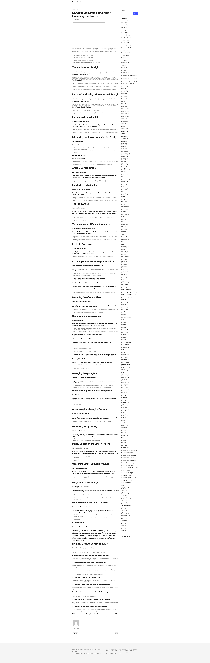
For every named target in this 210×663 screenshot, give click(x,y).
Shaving (123, 440)
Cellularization (124, 96)
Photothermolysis (125, 347)
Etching (123, 186)
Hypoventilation (124, 214)
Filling (122, 191)
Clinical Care (124, 105)
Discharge (123, 163)
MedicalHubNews (77, 2)
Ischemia (123, 231)
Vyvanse (123, 522)
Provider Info (124, 375)
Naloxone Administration (126, 289)
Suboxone (123, 462)
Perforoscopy (124, 341)
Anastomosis (124, 32)
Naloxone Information (125, 296)
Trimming (123, 510)
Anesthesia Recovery (125, 47)
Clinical (122, 103)
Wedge (122, 523)
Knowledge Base (124, 237)
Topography (123, 492)
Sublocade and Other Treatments (128, 455)
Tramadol (123, 500)
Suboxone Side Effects (126, 472)
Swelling (123, 485)
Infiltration (123, 223)
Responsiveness (124, 409)
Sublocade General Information (127, 460)
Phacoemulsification (125, 342)
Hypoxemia (123, 216)
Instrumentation (124, 227)
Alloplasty (123, 27)
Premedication (124, 359)
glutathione (123, 201)
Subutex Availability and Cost (127, 478)
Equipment (123, 184)
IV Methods (123, 232)
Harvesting (123, 204)
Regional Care (124, 399)
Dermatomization (124, 156)
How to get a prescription (126, 208)
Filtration (123, 193)
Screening (123, 432)
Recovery (123, 392)
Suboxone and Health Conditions (128, 465)
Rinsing (122, 414)
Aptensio (123, 64)
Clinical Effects (124, 106)
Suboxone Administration (126, 463)
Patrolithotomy (124, 334)
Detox (122, 159)
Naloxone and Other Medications (128, 292)
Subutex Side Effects (125, 482)
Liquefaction (123, 244)
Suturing (123, 483)
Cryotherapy (124, 138)
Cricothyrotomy (124, 136)
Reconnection (124, 387)
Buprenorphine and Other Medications (129, 78)
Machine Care (124, 251)
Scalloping (123, 427)
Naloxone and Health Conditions (128, 291)
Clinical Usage (124, 118)
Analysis (123, 30)
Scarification (124, 429)
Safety (122, 422)
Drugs (122, 173)
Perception (123, 337)
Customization (124, 141)
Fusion (122, 196)
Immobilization (124, 218)
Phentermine (124, 344)
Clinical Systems (124, 116)
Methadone (123, 266)
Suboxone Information (125, 470)
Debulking (123, 148)
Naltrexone (123, 299)
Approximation (124, 62)
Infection (123, 221)
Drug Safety (123, 171)
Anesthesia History (125, 42)
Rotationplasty (124, 419)
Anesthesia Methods (125, 44)
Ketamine (123, 236)
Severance (123, 439)
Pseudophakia (124, 377)
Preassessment (124, 355)
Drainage (123, 168)
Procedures (123, 365)
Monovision (123, 281)
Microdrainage (124, 272)
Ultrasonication (124, 513)
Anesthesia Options (125, 45)
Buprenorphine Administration (127, 73)
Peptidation (123, 335)
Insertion (123, 226)
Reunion (123, 410)
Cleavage (123, 101)
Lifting (122, 241)
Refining (123, 395)
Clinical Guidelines (125, 108)
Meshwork (123, 261)
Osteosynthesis (124, 311)
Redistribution (124, 394)
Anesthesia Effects (125, 39)
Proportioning (124, 370)
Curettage (123, 139)
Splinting (123, 444)
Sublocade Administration (126, 448)
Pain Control (123, 324)
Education (123, 178)
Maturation (123, 257)
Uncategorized (124, 515)
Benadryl (123, 70)
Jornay (122, 234)
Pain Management (125, 326)
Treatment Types (124, 507)
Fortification (123, 194)
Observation (123, 307)
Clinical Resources (125, 113)
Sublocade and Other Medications (128, 453)
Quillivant (123, 379)
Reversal (123, 412)
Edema (122, 176)
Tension (123, 488)
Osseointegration (124, 309)
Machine (123, 249)
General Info (123, 199)
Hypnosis (123, 213)
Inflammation (124, 224)
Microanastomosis (125, 271)
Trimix (122, 508)
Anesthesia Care (124, 35)
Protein (122, 372)
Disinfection (123, 164)
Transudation (124, 503)
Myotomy (123, 287)
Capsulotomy (124, 86)
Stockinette (123, 445)
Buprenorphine (124, 72)
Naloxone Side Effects (125, 297)
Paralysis (123, 327)
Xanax (122, 528)
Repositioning (124, 405)
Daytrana (123, 144)
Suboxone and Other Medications (128, 467)
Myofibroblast (124, 284)
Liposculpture (124, 242)
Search (123, 10)
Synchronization (124, 487)
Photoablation (124, 345)
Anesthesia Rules (124, 50)
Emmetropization (124, 179)
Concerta (123, 126)
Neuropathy (123, 302)
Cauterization (124, 93)
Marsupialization (124, 256)
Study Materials (124, 447)
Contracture (123, 131)
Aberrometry (124, 20)
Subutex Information (125, 480)
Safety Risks (123, 425)
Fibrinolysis (123, 189)
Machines (123, 252)
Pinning (122, 349)
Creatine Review (124, 134)
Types (122, 512)
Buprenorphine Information (126, 83)
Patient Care (123, 329)
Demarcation (124, 151)
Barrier (122, 68)
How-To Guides (124, 209)
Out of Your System (125, 316)
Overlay (123, 319)
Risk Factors (123, 415)
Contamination (124, 129)
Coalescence (124, 121)
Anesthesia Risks (124, 49)
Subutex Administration (126, 473)
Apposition (123, 60)
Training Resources (125, 498)
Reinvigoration (124, 402)
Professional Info (124, 367)
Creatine (123, 133)
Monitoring (123, 279)
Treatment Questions (125, 505)
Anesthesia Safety (125, 52)
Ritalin (122, 417)
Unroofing (123, 517)
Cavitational (123, 95)
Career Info (123, 90)
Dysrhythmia (124, 174)
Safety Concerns (124, 424)
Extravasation (124, 188)
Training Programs (125, 497)
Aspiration (123, 65)
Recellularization (124, 384)
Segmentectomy (124, 434)
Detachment (123, 158)
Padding (123, 322)
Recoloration (124, 385)
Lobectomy (123, 247)
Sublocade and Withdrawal (126, 457)
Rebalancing (123, 380)
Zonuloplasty (124, 532)
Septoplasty (123, 435)
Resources (123, 407)
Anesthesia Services (125, 54)
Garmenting (123, 198)
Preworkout (123, 360)
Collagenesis (124, 124)
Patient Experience (125, 331)
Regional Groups (124, 400)
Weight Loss (123, 525)
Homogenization (124, 206)
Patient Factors (124, 332)
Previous (75, 633)
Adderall (123, 24)
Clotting (123, 120)
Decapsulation (124, 149)
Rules (122, 420)
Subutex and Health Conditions (127, 475)
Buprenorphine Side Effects (127, 85)
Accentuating (124, 22)
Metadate (123, 262)
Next (116, 633)
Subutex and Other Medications (127, 477)
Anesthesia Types (125, 55)
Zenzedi (123, 530)
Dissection (123, 166)
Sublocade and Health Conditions (128, 450)
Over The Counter (125, 317)
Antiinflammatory (124, 59)
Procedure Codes (125, 364)
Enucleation (123, 181)
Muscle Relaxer (124, 282)
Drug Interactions (125, 169)
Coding (122, 123)
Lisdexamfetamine (125, 246)
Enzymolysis (123, 183)
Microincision (124, 274)
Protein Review (124, 374)
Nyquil (122, 306)
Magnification (124, 254)
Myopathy (123, 286)
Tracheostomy (124, 493)
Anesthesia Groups (125, 40)
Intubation (123, 229)
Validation (123, 518)
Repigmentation (124, 404)
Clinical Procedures (125, 111)
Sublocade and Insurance (126, 452)
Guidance (123, 203)
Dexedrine (123, 161)
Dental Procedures (125, 153)
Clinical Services (124, 114)
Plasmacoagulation (125, 350)
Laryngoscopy (124, 239)
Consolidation (124, 128)
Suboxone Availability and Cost (127, 468)
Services (123, 437)
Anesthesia (123, 34)
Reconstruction (124, 389)
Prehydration (124, 357)
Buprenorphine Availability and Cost (128, 81)
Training (123, 495)
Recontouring (124, 390)
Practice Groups (124, 354)
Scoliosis (123, 430)
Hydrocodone (124, 211)
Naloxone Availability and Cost (127, 294)
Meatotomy (123, 259)
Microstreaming (124, 276)
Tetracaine (123, 490)
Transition (123, 502)
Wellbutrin (123, 527)
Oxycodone (123, 321)
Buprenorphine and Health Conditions (129, 75)
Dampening (123, 143)
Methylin (123, 267)
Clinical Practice (124, 109)
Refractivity (123, 397)
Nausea (123, 301)
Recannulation (124, 382)
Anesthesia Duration (125, 37)
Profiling (123, 369)
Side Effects (123, 442)
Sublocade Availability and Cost (127, 458)
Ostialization (123, 314)
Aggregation (123, 25)
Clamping (123, 98)
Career (122, 88)
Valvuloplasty (124, 520)
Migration (123, 277)
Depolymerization (125, 154)
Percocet (123, 339)
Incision (123, 219)
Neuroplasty (123, 304)
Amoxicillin (123, 29)
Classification (124, 100)
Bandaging (123, 67)
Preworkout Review (125, 362)
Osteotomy (123, 312)
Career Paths (124, 91)
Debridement (124, 146)
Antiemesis (123, 57)
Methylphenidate (124, 269)
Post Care (123, 352)
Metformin (123, 264)
